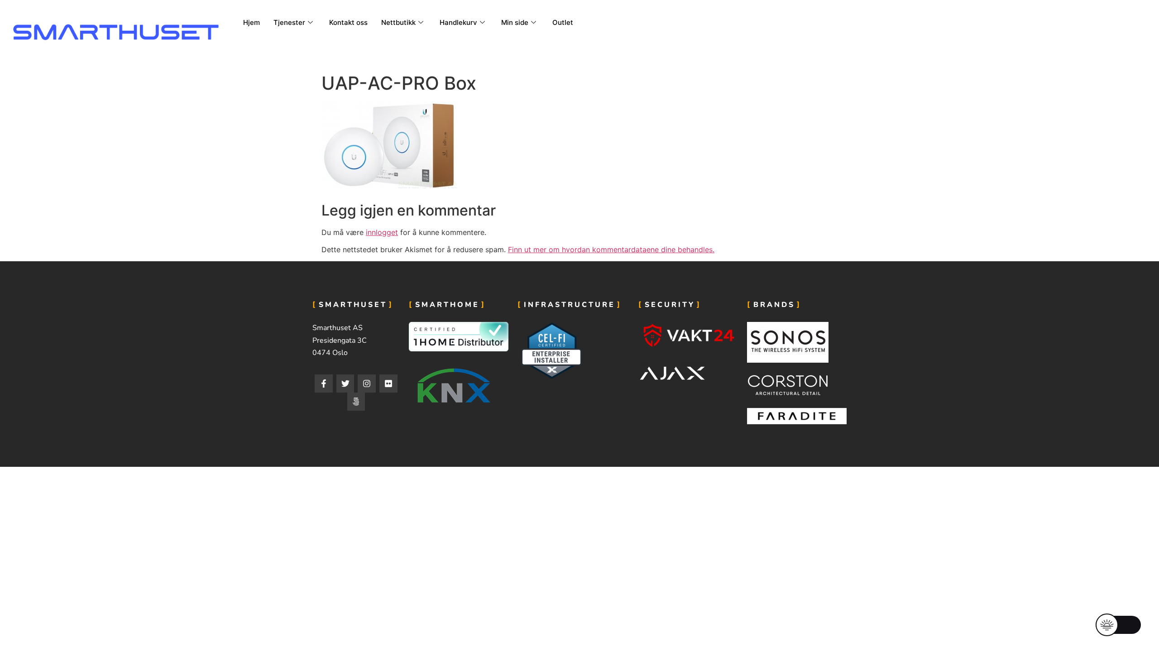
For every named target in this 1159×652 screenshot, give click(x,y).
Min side (514, 22)
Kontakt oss (348, 22)
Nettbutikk (398, 22)
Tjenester (289, 22)
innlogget (382, 232)
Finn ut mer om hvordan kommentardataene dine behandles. (611, 249)
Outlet (562, 22)
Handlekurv (458, 22)
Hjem (251, 22)
